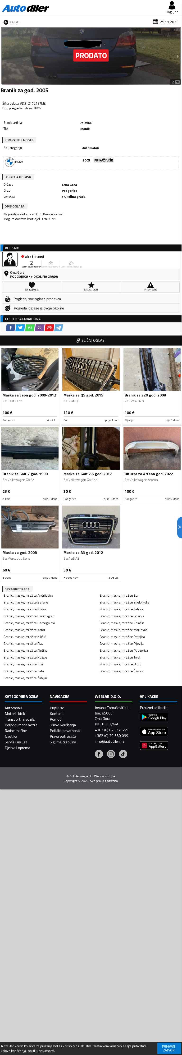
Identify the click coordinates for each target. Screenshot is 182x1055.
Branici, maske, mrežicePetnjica (122, 636)
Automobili (13, 708)
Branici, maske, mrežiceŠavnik (121, 670)
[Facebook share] (10, 327)
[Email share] (49, 327)
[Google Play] (154, 717)
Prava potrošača (63, 736)
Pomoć (55, 719)
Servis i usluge (16, 742)
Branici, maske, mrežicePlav (23, 643)
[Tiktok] (123, 754)
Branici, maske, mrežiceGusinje (122, 615)
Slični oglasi (93, 340)
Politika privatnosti (65, 730)
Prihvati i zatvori (169, 1048)
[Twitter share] (20, 327)
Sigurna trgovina (63, 742)
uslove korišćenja (13, 1050)
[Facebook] (99, 754)
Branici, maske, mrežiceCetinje (121, 609)
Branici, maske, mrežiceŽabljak (26, 677)
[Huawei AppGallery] (154, 746)
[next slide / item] (177, 56)
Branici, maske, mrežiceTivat (120, 657)
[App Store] (154, 732)
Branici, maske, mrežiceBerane (26, 602)
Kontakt (56, 713)
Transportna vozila (20, 719)
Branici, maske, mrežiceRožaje (25, 657)
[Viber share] (40, 327)
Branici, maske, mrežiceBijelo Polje (125, 602)
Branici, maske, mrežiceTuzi (23, 664)
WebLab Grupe (104, 776)
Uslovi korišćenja (63, 725)
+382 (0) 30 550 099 (111, 735)
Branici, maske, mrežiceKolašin (122, 622)
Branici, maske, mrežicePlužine (26, 650)
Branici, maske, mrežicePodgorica (124, 650)
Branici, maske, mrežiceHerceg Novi (29, 622)
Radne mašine (16, 730)
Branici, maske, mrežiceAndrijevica (28, 595)
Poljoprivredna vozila (21, 725)
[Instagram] (111, 754)
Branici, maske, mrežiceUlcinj (120, 664)
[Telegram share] (58, 327)
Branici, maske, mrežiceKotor (24, 629)
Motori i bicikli (15, 713)
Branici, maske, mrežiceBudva (25, 609)
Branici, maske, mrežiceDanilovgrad (29, 615)
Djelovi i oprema (17, 748)
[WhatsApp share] (30, 327)
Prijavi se (57, 708)
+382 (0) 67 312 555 (111, 730)
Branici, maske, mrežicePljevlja (122, 643)
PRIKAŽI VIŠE (103, 160)
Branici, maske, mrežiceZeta (24, 670)
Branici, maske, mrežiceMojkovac (123, 629)
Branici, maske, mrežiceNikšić (25, 636)
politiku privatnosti (41, 1050)
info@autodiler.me (109, 741)
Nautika (11, 736)
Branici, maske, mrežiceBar (119, 595)
